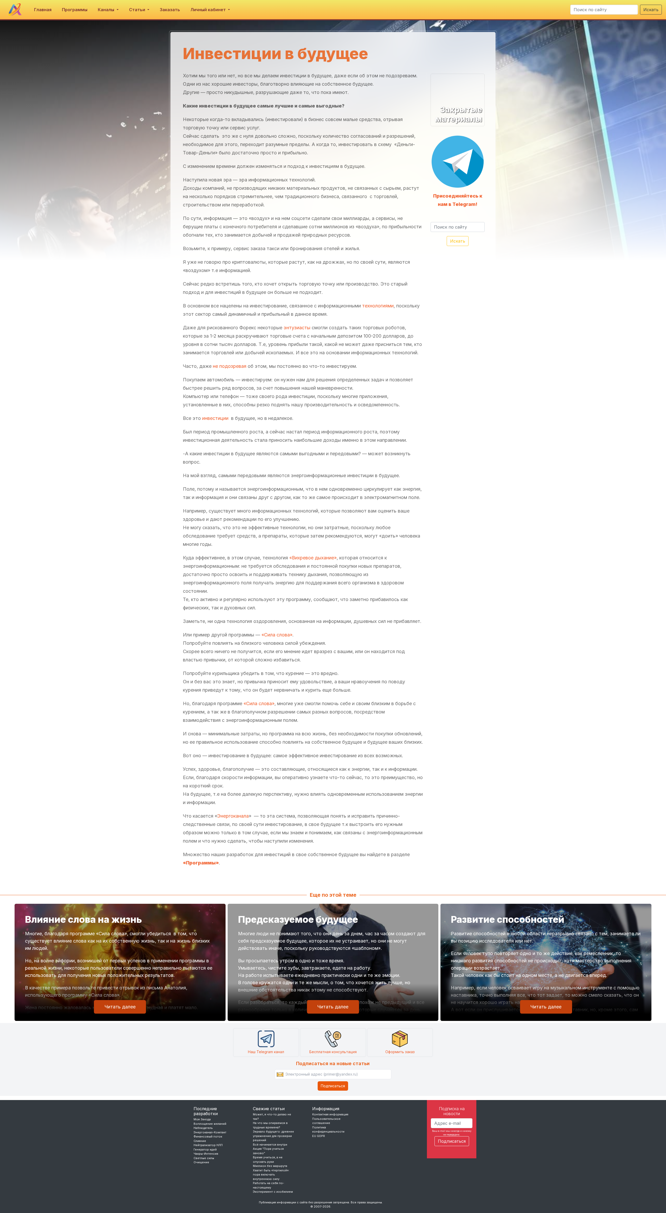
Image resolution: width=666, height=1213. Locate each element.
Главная (43, 9)
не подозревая (229, 366)
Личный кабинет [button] (208, 9)
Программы (74, 9)
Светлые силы (204, 1158)
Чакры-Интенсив (206, 1153)
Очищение (201, 1162)
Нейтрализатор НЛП (208, 1145)
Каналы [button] (106, 9)
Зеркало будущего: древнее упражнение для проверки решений (273, 1136)
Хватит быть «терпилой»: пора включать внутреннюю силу (271, 1174)
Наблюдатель (203, 1128)
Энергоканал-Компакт (210, 1132)
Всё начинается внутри (270, 1144)
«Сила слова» (276, 634)
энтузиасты (297, 327)
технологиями (378, 305)
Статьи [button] (137, 9)
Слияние (200, 1141)
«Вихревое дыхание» (313, 557)
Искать (650, 9)
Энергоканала (233, 816)
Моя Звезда (202, 1119)
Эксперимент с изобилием (273, 1191)
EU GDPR (318, 1136)
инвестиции (215, 418)
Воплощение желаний (210, 1124)
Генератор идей (205, 1149)
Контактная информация (330, 1114)
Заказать (170, 9)
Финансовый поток (208, 1136)
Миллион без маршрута (270, 1166)
